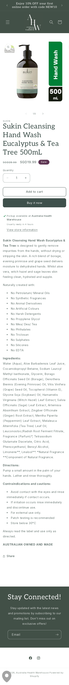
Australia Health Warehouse (32, 672)
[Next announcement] (62, 5)
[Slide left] (26, 113)
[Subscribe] (57, 634)
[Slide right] (43, 113)
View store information (22, 229)
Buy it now (34, 203)
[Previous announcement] (7, 5)
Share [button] (11, 556)
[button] (7, 22)
